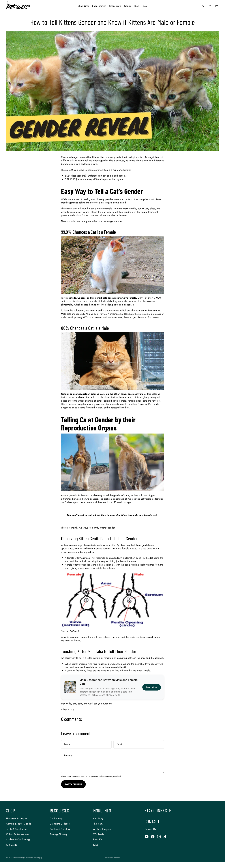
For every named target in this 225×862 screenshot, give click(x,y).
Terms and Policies (112, 857)
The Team (98, 823)
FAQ (95, 845)
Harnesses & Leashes (16, 818)
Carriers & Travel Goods (18, 823)
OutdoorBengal (19, 857)
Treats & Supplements (17, 829)
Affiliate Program (102, 829)
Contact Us (150, 829)
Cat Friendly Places (59, 823)
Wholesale (98, 834)
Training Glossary (58, 834)
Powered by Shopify (34, 857)
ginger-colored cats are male (111, 400)
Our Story (98, 818)
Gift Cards (11, 845)
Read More (151, 687)
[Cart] (216, 6)
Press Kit (97, 839)
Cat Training (56, 818)
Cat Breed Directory (60, 829)
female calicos (123, 304)
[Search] (203, 6)
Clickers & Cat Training (18, 839)
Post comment (73, 784)
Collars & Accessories (17, 834)
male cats (75, 164)
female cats (91, 164)
